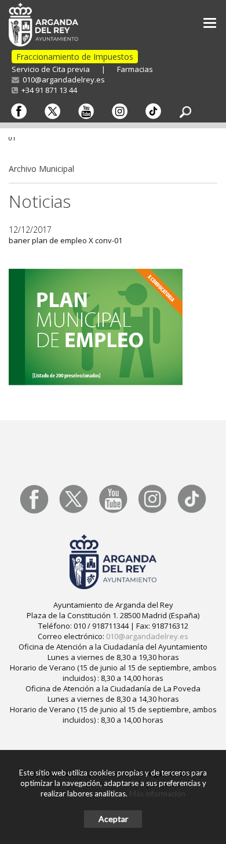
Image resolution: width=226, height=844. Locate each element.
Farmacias (135, 69)
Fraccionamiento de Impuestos (74, 56)
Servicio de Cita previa (51, 69)
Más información (157, 793)
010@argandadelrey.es (62, 79)
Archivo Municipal (41, 168)
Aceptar (113, 819)
